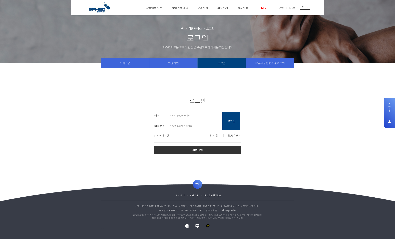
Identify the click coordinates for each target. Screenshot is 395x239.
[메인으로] (99, 7)
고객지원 (202, 7)
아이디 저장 (163, 135)
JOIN (281, 8)
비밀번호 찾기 (234, 135)
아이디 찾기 (214, 135)
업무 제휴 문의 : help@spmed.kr (221, 210)
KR (305, 7)
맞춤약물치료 (154, 7)
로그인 (231, 121)
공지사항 (242, 7)
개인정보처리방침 (212, 195)
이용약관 (194, 195)
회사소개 (222, 7)
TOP (197, 184)
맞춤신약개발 (180, 7)
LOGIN (292, 8)
